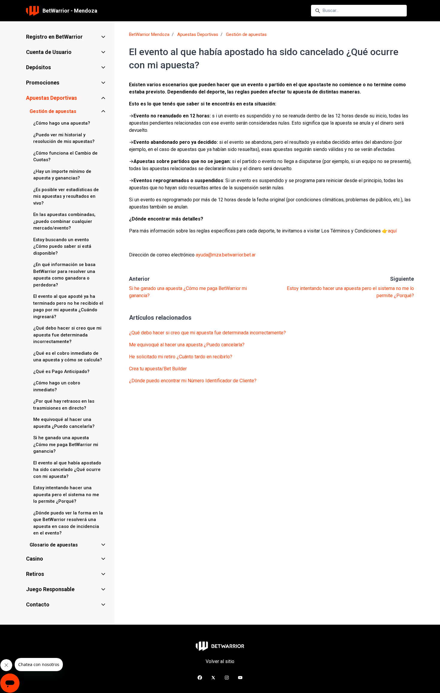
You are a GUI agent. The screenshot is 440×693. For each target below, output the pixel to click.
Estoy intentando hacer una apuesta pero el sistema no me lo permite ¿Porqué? (66, 494)
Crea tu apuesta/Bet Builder (158, 369)
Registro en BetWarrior (54, 37)
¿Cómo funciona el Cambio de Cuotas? (65, 156)
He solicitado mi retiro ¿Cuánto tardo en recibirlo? (180, 357)
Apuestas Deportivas (197, 34)
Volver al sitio (220, 661)
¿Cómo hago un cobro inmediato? (56, 386)
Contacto (37, 604)
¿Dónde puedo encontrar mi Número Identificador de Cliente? (193, 381)
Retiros (35, 574)
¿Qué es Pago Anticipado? (61, 371)
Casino (34, 558)
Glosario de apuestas (54, 545)
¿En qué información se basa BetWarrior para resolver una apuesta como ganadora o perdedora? (64, 275)
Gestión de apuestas (246, 34)
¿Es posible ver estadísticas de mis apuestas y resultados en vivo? (66, 196)
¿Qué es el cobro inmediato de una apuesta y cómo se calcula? (67, 357)
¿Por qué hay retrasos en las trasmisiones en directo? (63, 404)
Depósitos (38, 67)
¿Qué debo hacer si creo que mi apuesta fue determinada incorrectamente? (207, 333)
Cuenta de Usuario (49, 52)
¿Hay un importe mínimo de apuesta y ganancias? (62, 175)
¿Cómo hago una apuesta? (61, 123)
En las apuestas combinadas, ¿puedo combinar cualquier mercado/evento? (64, 221)
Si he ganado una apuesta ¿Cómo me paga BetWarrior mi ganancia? (65, 444)
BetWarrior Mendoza (149, 34)
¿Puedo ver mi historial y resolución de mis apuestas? (64, 138)
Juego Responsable (50, 589)
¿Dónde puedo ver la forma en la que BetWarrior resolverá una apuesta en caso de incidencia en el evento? (68, 523)
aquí (392, 231)
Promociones (42, 82)
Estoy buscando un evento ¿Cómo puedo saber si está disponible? (62, 246)
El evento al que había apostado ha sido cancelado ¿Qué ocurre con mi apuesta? (67, 469)
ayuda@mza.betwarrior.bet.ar (226, 255)
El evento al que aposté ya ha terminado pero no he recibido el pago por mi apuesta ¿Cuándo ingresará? (68, 306)
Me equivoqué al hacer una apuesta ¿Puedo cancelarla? (187, 345)
